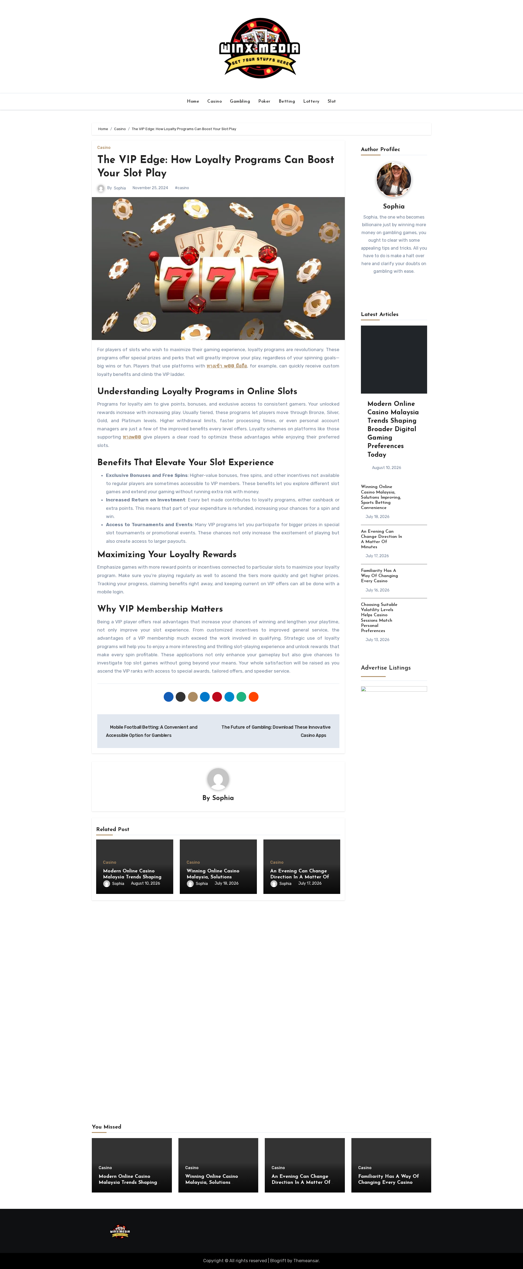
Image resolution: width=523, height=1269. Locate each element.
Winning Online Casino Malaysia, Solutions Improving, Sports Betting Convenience (381, 497)
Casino (214, 101)
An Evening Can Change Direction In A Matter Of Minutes (299, 877)
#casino (182, 188)
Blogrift (278, 1260)
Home (193, 101)
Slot (332, 101)
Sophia (120, 188)
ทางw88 (132, 437)
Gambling (240, 101)
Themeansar (306, 1260)
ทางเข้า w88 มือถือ (227, 366)
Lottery (311, 101)
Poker (264, 101)
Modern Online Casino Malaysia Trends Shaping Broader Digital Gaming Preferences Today (393, 429)
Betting (287, 101)
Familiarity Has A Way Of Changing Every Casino (379, 576)
